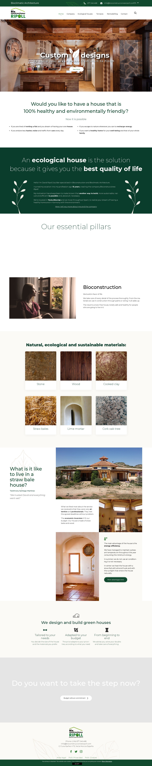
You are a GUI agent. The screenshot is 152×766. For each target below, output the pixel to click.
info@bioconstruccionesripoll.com (119, 3)
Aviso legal (61, 758)
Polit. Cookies (91, 758)
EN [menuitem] (135, 3)
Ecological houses (85, 14)
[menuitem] (136, 3)
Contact (124, 14)
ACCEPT (77, 763)
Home (61, 14)
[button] (115, 579)
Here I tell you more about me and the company (76, 207)
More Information (107, 761)
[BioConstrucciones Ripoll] (18, 13)
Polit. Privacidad (76, 758)
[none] (136, 3)
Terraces (99, 14)
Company (71, 14)
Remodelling (112, 14)
